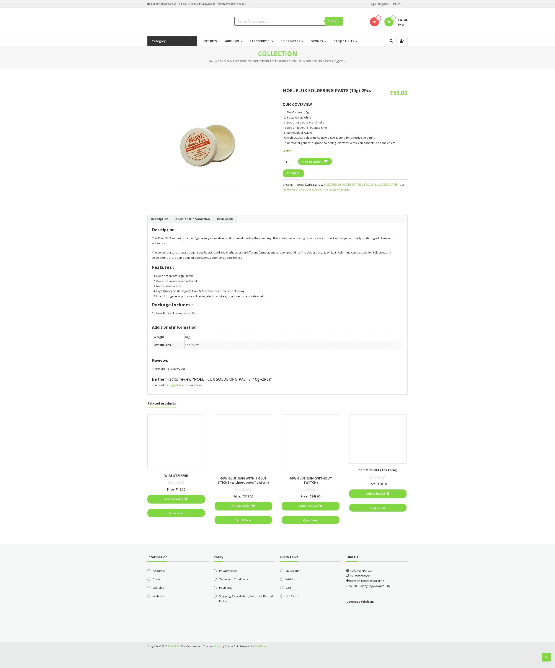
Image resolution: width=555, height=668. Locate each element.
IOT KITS (210, 41)
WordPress (261, 646)
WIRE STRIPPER (176, 475)
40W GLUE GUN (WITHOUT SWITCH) (310, 480)
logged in (175, 385)
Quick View (176, 513)
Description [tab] (159, 219)
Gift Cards (292, 596)
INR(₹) (397, 4)
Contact (158, 579)
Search (334, 21)
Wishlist (291, 579)
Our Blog (158, 588)
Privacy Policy (228, 571)
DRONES (317, 41)
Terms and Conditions (233, 579)
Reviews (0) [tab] (225, 219)
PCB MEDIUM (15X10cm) (377, 470)
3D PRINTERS (290, 41)
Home (213, 61)
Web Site (159, 596)
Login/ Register (379, 4)
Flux (325, 190)
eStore (217, 646)
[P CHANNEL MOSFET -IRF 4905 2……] (209, 147)
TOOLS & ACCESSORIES (235, 61)
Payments (225, 588)
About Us (159, 571)
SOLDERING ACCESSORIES (270, 61)
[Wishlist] (374, 22)
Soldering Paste (339, 190)
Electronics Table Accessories (302, 190)
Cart (288, 588)
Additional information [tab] (192, 219)
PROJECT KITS (343, 41)
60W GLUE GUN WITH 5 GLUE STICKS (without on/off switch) (243, 480)
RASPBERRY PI (260, 41)
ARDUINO (232, 41)
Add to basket (312, 162)
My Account (293, 571)
